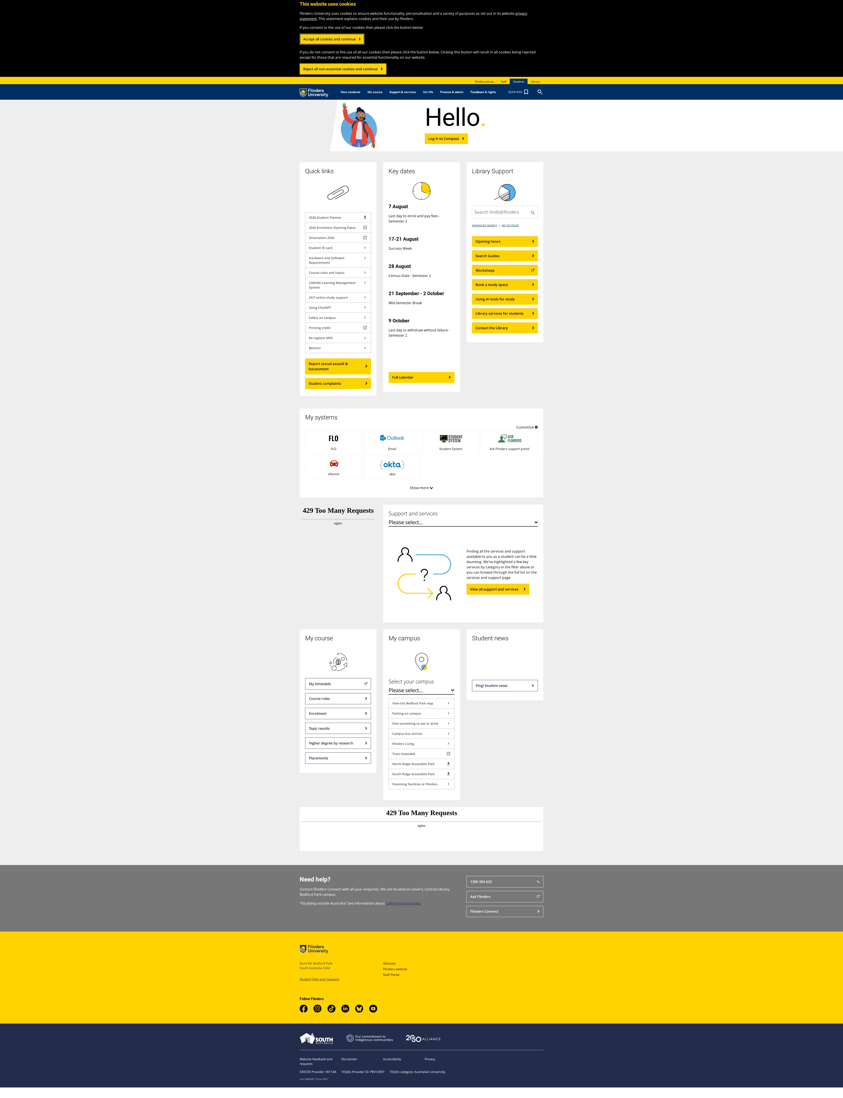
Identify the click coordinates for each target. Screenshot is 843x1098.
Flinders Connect (484, 911)
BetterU (338, 348)
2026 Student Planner (338, 217)
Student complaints (325, 383)
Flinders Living (421, 743)
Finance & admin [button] (451, 92)
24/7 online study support (338, 297)
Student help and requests (319, 979)
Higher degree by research (331, 743)
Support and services (413, 513)
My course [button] (374, 92)
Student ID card (338, 248)
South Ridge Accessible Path (421, 774)
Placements (318, 758)
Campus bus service (421, 733)
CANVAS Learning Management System (338, 284)
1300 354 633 (481, 881)
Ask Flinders (480, 896)
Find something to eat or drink (421, 723)
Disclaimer (349, 1059)
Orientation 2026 (338, 237)
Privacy (430, 1059)
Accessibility (392, 1059)
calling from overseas (403, 903)
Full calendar (402, 377)
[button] (518, 92)
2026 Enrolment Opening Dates (338, 227)
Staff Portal (391, 975)
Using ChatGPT (338, 307)
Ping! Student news (492, 685)
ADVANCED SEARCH (484, 225)
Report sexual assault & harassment (328, 366)
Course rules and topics (338, 272)
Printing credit (338, 327)
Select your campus (411, 681)
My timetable (320, 683)
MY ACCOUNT (510, 225)
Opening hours (488, 241)
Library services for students (500, 313)
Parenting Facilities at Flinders (421, 784)
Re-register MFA (338, 338)
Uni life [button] (428, 92)
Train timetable (421, 753)
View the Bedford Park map (421, 703)
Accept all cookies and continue (329, 39)
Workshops (485, 270)
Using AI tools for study (495, 299)
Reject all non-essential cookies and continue (340, 69)
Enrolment (317, 713)
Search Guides (487, 255)
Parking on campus (421, 713)
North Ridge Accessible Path (421, 764)
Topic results (319, 728)
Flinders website (395, 969)
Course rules (319, 698)
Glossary (389, 963)
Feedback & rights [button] (483, 92)
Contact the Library (492, 327)
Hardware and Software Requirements (338, 260)
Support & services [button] (402, 92)
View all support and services (494, 589)
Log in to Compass (443, 138)
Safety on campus (338, 317)
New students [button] (350, 92)
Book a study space (492, 284)
